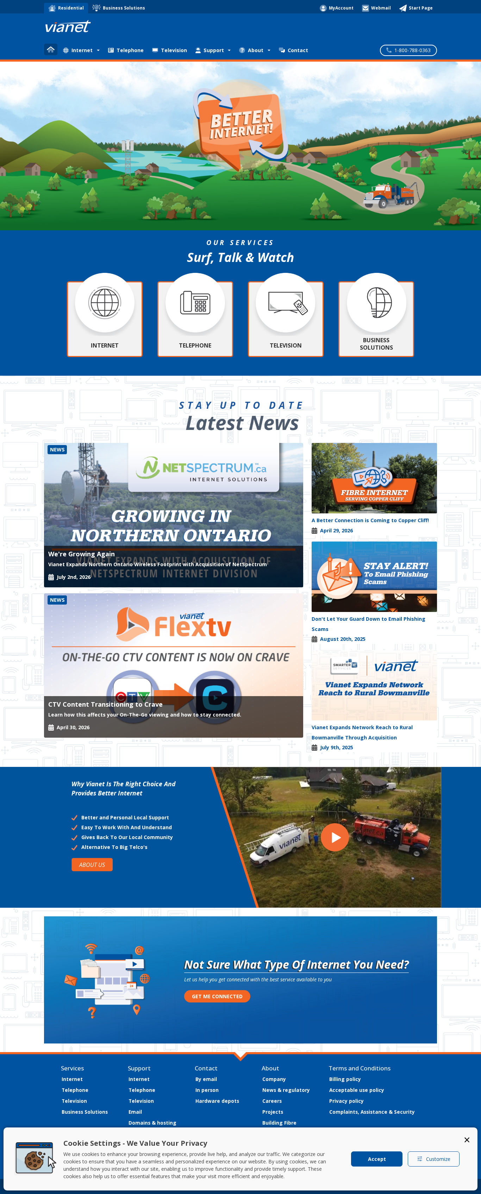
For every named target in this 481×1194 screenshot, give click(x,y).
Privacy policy (346, 1101)
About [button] (255, 50)
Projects (272, 1111)
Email (135, 1111)
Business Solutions (85, 1111)
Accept (377, 1159)
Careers (272, 1101)
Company (274, 1079)
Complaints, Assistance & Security (372, 1111)
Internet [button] (82, 50)
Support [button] (214, 50)
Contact (298, 50)
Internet (72, 1079)
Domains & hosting (152, 1122)
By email (206, 1079)
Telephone (130, 50)
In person (207, 1090)
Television (174, 50)
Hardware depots (217, 1101)
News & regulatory (286, 1090)
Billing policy (345, 1079)
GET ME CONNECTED (217, 996)
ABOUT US (92, 864)
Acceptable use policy (356, 1090)
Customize (438, 1159)
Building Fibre (279, 1122)
